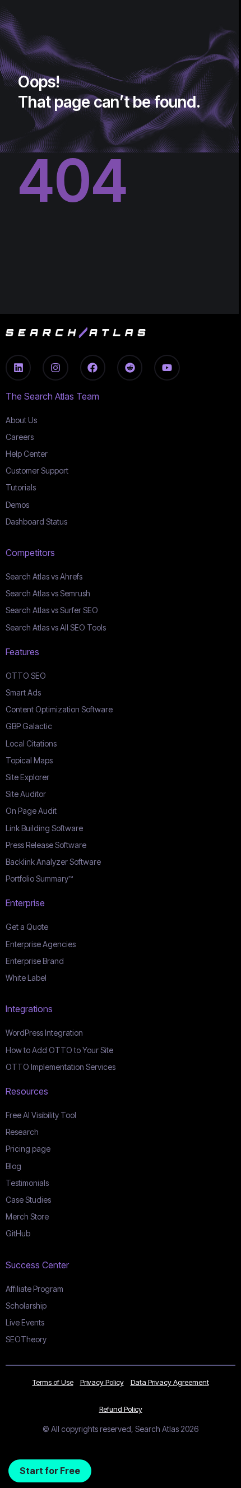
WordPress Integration (44, 1032)
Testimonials (27, 1183)
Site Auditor (26, 794)
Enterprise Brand (35, 961)
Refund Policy (120, 1408)
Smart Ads (23, 692)
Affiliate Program (34, 1289)
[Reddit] (129, 367)
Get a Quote (27, 926)
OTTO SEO (26, 675)
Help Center (27, 453)
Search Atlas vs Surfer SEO (52, 610)
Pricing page (28, 1148)
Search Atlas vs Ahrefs (44, 576)
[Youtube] (166, 367)
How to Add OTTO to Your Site (59, 1050)
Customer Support (37, 470)
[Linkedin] (18, 367)
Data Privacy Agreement (170, 1382)
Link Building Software (44, 828)
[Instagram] (55, 367)
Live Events (25, 1322)
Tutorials (21, 487)
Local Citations (31, 743)
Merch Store (27, 1216)
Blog (13, 1166)
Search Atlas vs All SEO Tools (56, 627)
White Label (26, 977)
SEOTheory (26, 1339)
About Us (21, 420)
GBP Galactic (29, 726)
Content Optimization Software (59, 709)
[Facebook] (92, 367)
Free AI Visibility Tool (41, 1115)
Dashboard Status (36, 521)
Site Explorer (27, 777)
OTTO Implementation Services (60, 1067)
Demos (17, 504)
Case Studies (28, 1199)
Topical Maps (29, 760)
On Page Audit (31, 810)
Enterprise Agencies (41, 944)
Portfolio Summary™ (39, 878)
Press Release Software (46, 845)
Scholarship (26, 1305)
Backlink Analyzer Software (53, 861)
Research (22, 1132)
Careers (20, 437)
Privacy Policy (102, 1382)
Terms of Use (53, 1382)
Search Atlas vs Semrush (48, 593)
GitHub (18, 1233)
